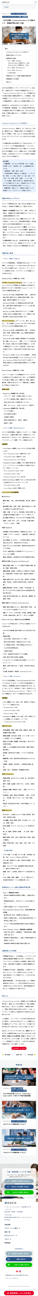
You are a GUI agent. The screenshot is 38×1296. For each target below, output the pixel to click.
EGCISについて (9, 1235)
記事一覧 (19, 1054)
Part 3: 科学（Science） (15, 70)
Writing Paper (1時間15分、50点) (18, 65)
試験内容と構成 (11, 58)
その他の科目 (11, 73)
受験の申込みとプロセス (13, 55)
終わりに (9, 82)
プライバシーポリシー (12, 1278)
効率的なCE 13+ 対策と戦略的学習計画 (18, 76)
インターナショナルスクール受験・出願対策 (15, 17)
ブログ (6, 1239)
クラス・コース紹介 (11, 1228)
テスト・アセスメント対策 (18, 13)
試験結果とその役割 (12, 79)
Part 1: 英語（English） (14, 61)
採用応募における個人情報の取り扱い (17, 1275)
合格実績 (7, 1224)
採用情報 (7, 1243)
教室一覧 (7, 1232)
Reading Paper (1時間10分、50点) (19, 63)
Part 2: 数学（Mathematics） (16, 68)
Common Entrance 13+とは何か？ (17, 52)
